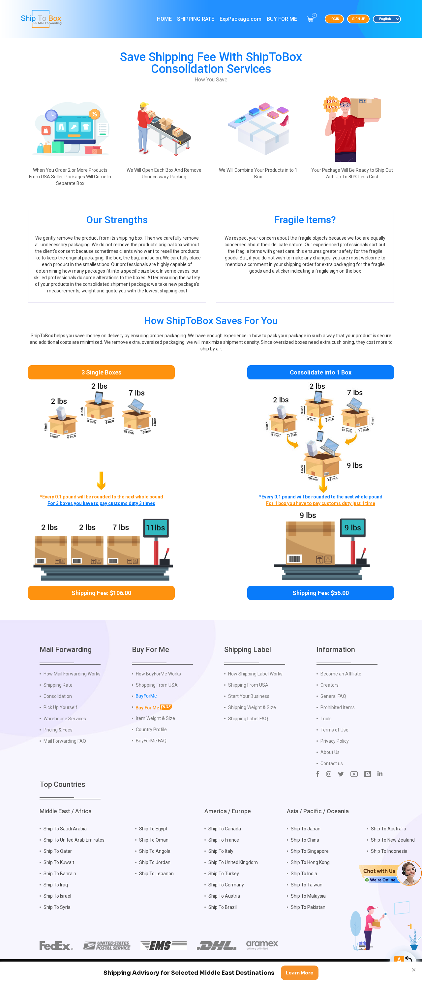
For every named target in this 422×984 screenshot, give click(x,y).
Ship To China (305, 840)
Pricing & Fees (58, 730)
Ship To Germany (226, 884)
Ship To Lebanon (156, 873)
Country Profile (151, 729)
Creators (329, 685)
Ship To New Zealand (393, 840)
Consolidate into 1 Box (320, 372)
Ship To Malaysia (308, 896)
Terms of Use (334, 730)
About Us (330, 752)
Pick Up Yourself (60, 707)
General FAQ (333, 696)
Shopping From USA (157, 685)
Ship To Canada (224, 828)
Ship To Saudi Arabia (65, 828)
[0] (310, 19)
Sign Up (358, 19)
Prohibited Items (337, 707)
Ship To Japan (305, 828)
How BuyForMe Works (158, 673)
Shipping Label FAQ (248, 718)
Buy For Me (282, 19)
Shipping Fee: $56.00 (320, 592)
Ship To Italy (220, 851)
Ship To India (304, 873)
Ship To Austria (224, 896)
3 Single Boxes (101, 372)
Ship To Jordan (154, 862)
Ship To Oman (153, 840)
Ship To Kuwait (59, 862)
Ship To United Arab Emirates (74, 840)
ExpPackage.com (240, 19)
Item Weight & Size (155, 718)
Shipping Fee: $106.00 (101, 592)
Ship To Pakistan (308, 907)
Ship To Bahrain (60, 873)
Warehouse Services (65, 718)
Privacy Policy (334, 741)
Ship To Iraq (56, 884)
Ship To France (223, 840)
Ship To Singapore (310, 851)
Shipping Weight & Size (252, 707)
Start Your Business (248, 696)
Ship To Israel (57, 896)
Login (334, 19)
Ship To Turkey (223, 873)
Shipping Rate (195, 19)
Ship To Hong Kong (310, 862)
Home (164, 19)
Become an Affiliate (340, 673)
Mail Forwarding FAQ (65, 741)
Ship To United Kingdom (233, 862)
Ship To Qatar (58, 851)
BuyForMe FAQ (151, 740)
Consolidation (58, 696)
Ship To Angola (154, 851)
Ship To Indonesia (389, 851)
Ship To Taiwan (306, 884)
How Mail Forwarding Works (72, 673)
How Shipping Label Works (255, 673)
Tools (326, 718)
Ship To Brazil (222, 907)
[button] (390, 872)
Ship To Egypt (153, 828)
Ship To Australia (388, 828)
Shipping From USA (248, 685)
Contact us (331, 763)
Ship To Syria (57, 907)
